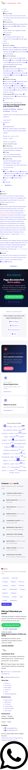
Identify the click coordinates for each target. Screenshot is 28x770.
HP (1, 196)
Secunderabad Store (5, 240)
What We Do (17, 255)
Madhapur (18, 150)
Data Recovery (17, 86)
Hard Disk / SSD (15, 209)
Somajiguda (6, 150)
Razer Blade (22, 26)
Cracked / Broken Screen (11, 69)
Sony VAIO (6, 33)
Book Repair (8, 687)
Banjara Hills (6, 148)
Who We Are (16, 171)
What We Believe (11, 174)
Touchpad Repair (19, 221)
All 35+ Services (9, 92)
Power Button (16, 225)
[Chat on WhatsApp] (14, 769)
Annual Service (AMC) (21, 90)
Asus (13, 196)
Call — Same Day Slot (11, 629)
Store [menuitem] (4, 180)
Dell (10, 196)
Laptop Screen (4, 206)
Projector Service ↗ (9, 202)
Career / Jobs (8, 178)
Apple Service (8, 700)
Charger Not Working (20, 52)
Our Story (7, 171)
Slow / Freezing (15, 60)
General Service (12, 219)
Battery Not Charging (18, 223)
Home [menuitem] (4, 9)
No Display (10, 215)
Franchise (9, 262)
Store (3, 262)
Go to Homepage (15, 302)
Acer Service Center (8, 18)
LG (16, 26)
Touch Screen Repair (9, 221)
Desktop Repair (17, 94)
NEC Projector (12, 39)
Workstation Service (18, 232)
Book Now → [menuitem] (8, 185)
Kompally (18, 161)
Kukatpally (14, 156)
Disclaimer (10, 740)
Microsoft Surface (9, 26)
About (15, 740)
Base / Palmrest (16, 75)
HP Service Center (8, 16)
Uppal (18, 163)
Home (3, 191)
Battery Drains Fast (10, 50)
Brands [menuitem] (5, 11)
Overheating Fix (18, 215)
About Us (7, 683)
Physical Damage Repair (15, 217)
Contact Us (7, 690)
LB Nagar (13, 163)
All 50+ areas (6, 604)
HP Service (8, 704)
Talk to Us (23, 176)
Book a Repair (15, 321)
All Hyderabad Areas (12, 730)
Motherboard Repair (21, 81)
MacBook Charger (18, 211)
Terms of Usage (13, 738)
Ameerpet (6, 161)
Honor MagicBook (16, 30)
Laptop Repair (14, 3)
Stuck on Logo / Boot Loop (11, 58)
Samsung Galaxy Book (21, 24)
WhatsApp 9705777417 (15, 297)
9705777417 (7, 672)
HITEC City (6, 154)
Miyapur (20, 156)
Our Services (8, 685)
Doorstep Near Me (15, 330)
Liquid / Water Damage (10, 84)
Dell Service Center (19, 18)
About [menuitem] (5, 169)
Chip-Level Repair (9, 81)
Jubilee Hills (13, 148)
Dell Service (8, 702)
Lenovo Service (9, 706)
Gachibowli (12, 154)
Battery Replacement (22, 47)
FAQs (16, 176)
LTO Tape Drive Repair (16, 88)
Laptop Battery (22, 206)
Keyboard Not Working (6, 223)
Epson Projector (7, 37)
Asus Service (8, 710)
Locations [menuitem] (6, 122)
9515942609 (16, 672)
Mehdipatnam (6, 163)
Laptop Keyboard (13, 71)
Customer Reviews (17, 257)
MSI (10, 33)
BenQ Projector (16, 37)
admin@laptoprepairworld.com (11, 677)
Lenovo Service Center (19, 16)
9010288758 (5, 674)
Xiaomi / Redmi (7, 30)
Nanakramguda (7, 156)
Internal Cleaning (17, 64)
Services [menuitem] (5, 43)
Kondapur (18, 154)
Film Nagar (20, 148)
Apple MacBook (8, 24)
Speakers (22, 225)
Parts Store (15, 325)
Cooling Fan (13, 62)
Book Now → (14, 266)
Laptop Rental (9, 98)
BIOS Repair (22, 62)
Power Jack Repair (16, 213)
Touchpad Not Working (19, 73)
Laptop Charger (21, 50)
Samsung (2, 198)
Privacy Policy (5, 738)
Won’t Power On (9, 47)
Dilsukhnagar (12, 161)
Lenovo (4, 196)
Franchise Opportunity (10, 694)
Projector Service (21, 96)
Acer (7, 196)
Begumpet (12, 150)
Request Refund (17, 178)
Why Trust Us (22, 174)
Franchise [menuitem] (7, 182)
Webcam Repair (4, 228)
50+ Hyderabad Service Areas (11, 165)
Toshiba (24, 30)
